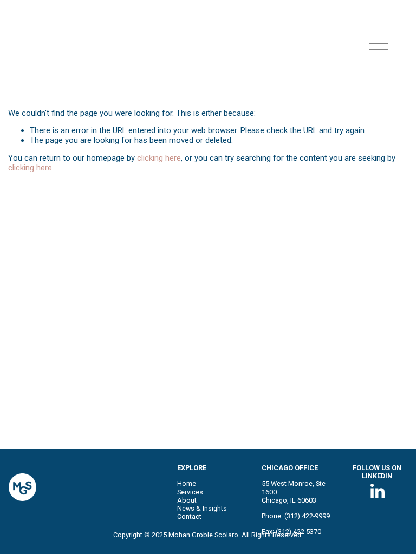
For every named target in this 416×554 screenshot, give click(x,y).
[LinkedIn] (377, 491)
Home (186, 483)
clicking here (159, 158)
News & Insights (202, 508)
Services (190, 492)
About (187, 500)
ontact (191, 516)
